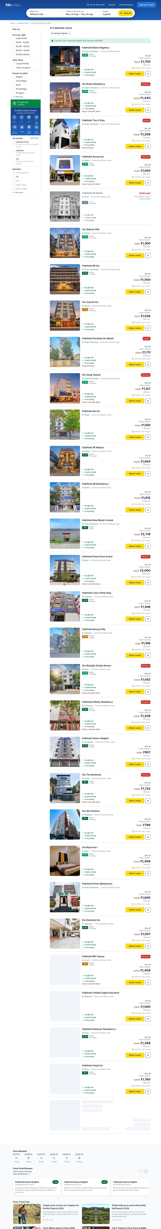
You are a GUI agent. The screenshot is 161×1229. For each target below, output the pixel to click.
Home (13, 23)
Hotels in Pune (23, 23)
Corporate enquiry (126, 5)
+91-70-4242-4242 (97, 5)
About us (112, 5)
